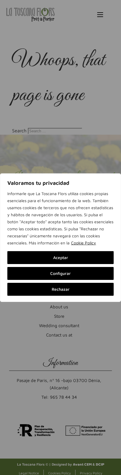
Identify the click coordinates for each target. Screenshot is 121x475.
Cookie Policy (83, 242)
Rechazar (61, 289)
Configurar (60, 273)
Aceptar (60, 257)
